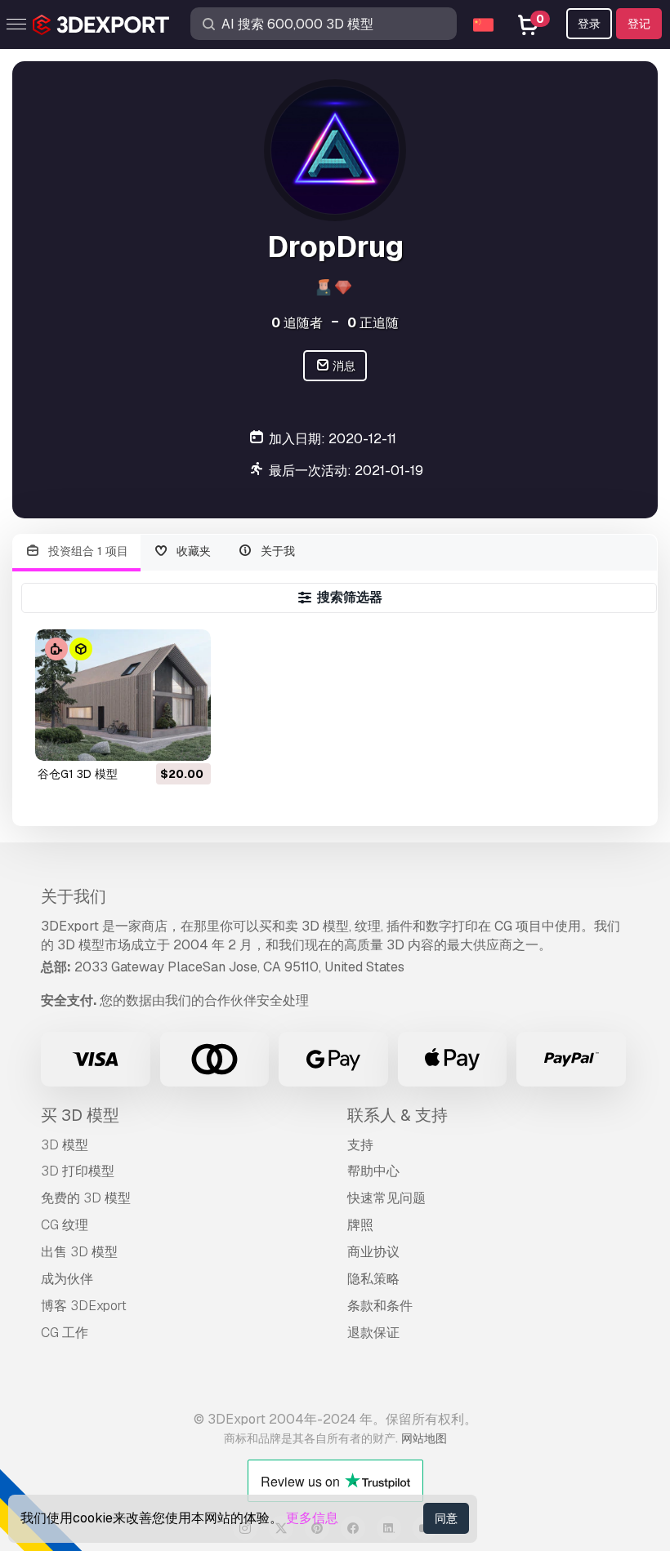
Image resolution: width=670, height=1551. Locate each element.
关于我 (276, 551)
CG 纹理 (64, 1224)
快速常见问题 (386, 1198)
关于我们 (73, 896)
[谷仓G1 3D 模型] (123, 695)
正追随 (373, 322)
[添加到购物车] (153, 738)
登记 (639, 23)
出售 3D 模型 (79, 1251)
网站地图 (424, 1438)
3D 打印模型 (77, 1171)
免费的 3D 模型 (86, 1198)
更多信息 (312, 1518)
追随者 (297, 322)
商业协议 (373, 1251)
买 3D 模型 (80, 1115)
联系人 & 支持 (397, 1115)
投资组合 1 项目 (86, 551)
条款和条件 (380, 1305)
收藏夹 (192, 551)
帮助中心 (373, 1171)
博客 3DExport (84, 1305)
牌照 (360, 1224)
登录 (589, 23)
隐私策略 (373, 1278)
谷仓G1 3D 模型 (78, 774)
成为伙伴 (67, 1278)
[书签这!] (187, 738)
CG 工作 (64, 1332)
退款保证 (373, 1332)
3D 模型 (64, 1144)
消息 (342, 365)
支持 (360, 1144)
